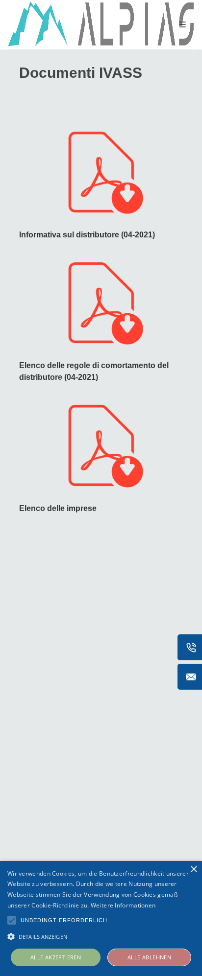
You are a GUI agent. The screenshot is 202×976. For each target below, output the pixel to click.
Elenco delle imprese (58, 508)
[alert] (101, 918)
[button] (101, 936)
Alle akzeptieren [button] (55, 957)
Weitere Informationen (123, 905)
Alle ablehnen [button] (149, 957)
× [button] (193, 869)
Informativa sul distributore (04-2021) (87, 235)
